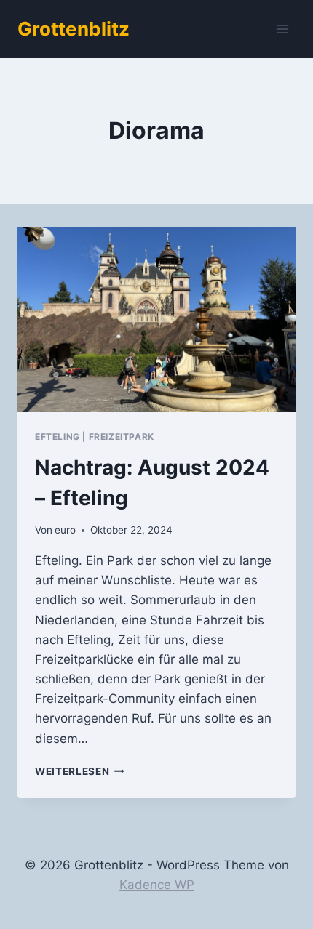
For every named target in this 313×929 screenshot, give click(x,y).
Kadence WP (156, 884)
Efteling (57, 436)
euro (65, 530)
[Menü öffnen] (282, 28)
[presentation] (156, 319)
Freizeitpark (121, 436)
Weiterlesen (79, 771)
